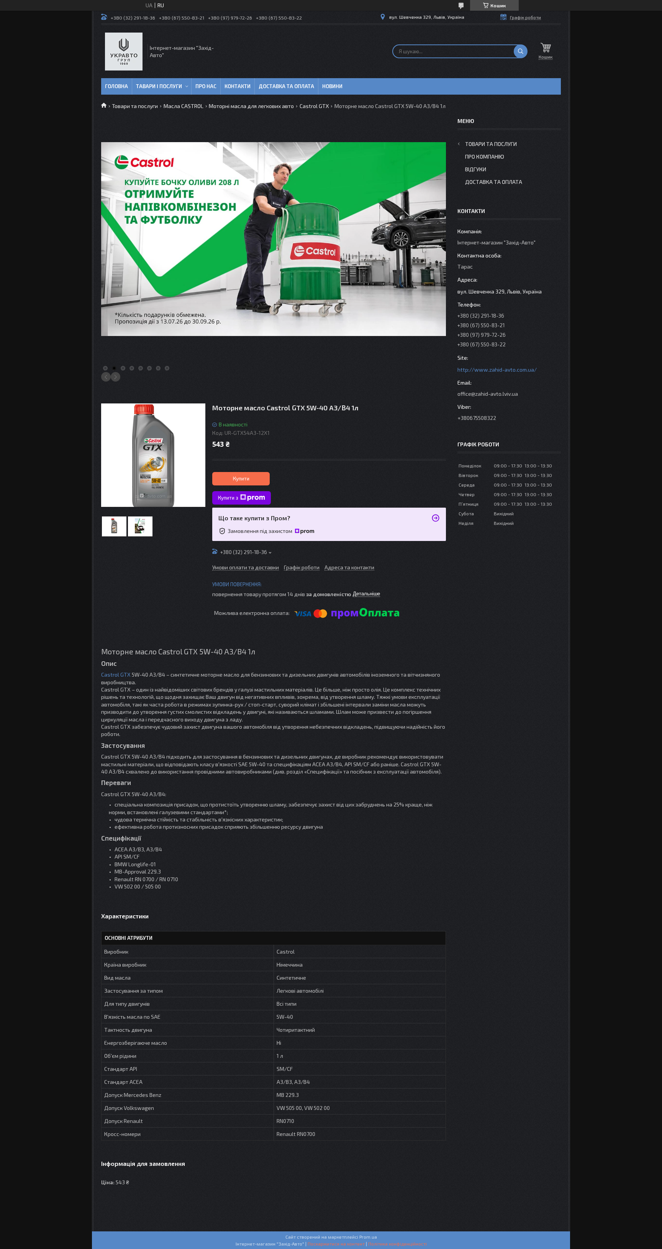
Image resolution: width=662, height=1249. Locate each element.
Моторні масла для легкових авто (251, 106)
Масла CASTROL (183, 106)
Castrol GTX (314, 106)
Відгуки (475, 169)
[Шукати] (521, 51)
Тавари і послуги (159, 86)
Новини (332, 86)
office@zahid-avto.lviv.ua (487, 393)
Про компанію (484, 156)
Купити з (228, 498)
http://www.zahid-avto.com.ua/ (497, 369)
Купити (241, 478)
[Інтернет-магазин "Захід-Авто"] (124, 51)
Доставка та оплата (286, 86)
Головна (116, 86)
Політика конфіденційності (397, 1243)
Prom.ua (368, 1236)
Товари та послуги (135, 106)
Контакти (237, 86)
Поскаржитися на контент (336, 1243)
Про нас (205, 86)
